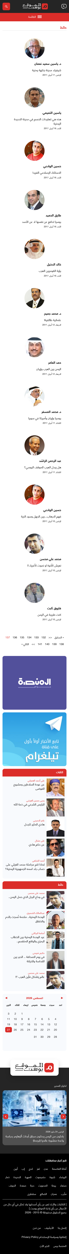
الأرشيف (49, 1227)
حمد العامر (54, 363)
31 (35, 1036)
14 (42, 1024)
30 (42, 1036)
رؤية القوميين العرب (50, 270)
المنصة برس (59, 1245)
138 (61, 644)
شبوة (52, 1176)
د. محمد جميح (52, 314)
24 (28, 1029)
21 (48, 1029)
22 (42, 1029)
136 (15, 637)
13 (48, 1024)
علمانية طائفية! (52, 320)
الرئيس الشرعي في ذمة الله (29, 804)
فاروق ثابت (54, 608)
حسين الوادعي (52, 166)
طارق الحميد (53, 216)
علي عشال (40, 840)
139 (54, 644)
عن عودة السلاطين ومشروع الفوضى (29, 786)
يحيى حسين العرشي (35, 800)
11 (8, 1018)
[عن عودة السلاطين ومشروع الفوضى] (55, 787)
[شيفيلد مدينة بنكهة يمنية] (34, 57)
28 (55, 1036)
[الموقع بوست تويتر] (61, 1219)
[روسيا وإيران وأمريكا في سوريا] (34, 405)
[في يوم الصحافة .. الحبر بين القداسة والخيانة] (55, 960)
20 (55, 1029)
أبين (16, 1168)
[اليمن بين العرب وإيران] (34, 356)
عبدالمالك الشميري (36, 913)
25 (21, 1029)
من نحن (37, 1227)
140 (47, 644)
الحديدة (17, 1176)
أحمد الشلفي (38, 860)
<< (50, 637)
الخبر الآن (44, 1245)
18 (15, 1024)
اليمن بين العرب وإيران (48, 369)
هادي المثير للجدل (34, 824)
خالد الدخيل (54, 265)
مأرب (63, 1193)
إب (23, 1168)
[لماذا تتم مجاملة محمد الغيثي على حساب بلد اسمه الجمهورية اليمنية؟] (55, 868)
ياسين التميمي (52, 113)
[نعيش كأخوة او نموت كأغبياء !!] (34, 552)
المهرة (28, 1176)
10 (15, 1018)
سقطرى (31, 1193)
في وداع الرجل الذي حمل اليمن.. (27, 897)
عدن (46, 1168)
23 (35, 1029)
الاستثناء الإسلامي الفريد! (46, 172)
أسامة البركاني (38, 933)
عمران (54, 1193)
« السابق (59, 637)
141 (40, 644)
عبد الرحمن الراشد (50, 461)
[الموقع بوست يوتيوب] (58, 1219)
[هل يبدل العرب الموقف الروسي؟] (34, 454)
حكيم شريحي (39, 952)
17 (21, 1024)
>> (33, 644)
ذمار (7, 1176)
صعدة (23, 1185)
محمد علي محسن (50, 559)
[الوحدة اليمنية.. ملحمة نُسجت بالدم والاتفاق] (55, 920)
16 (28, 1024)
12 (55, 1024)
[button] (63, 1116)
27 (8, 1029)
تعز (38, 1168)
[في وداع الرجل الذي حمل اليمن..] (55, 900)
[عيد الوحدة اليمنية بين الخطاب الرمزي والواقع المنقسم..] (55, 940)
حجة (32, 1185)
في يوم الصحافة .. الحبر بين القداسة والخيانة (29, 958)
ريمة (54, 1185)
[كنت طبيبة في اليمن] (34, 601)
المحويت (43, 1185)
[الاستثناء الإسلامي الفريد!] (34, 159)
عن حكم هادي (37, 844)
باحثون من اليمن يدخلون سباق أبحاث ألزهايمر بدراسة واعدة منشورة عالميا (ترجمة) (35, 1138)
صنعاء (63, 1185)
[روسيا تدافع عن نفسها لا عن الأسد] (34, 208)
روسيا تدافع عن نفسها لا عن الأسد (41, 221)
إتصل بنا (62, 1227)
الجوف (12, 1185)
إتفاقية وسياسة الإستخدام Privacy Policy (44, 1236)
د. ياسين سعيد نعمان (47, 64)
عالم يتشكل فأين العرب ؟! (30, 976)
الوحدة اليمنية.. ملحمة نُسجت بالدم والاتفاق (25, 919)
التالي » (25, 644)
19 (8, 1024)
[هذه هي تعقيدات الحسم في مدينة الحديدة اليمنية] (34, 106)
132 (43, 637)
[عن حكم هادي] (55, 848)
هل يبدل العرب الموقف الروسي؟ (42, 467)
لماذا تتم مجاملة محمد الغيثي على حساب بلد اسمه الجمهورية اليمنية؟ (25, 866)
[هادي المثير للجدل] (55, 827)
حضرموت (41, 1176)
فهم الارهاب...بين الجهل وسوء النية (41, 516)
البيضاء (62, 1176)
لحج (31, 1168)
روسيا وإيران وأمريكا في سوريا (44, 418)
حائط (63, 28)
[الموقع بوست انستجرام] (54, 1219)
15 (35, 1024)
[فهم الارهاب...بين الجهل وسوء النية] (34, 503)
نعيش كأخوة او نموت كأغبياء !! (44, 565)
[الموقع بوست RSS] (51, 1219)
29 (48, 1036)
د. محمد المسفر (51, 412)
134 (29, 637)
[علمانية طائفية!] (34, 307)
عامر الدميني (39, 820)
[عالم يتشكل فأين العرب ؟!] (55, 980)
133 (36, 637)
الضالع (43, 1193)
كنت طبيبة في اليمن (49, 614)
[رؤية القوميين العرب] (34, 257)
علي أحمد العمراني (36, 780)
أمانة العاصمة (59, 1168)
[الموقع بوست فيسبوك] (64, 1219)
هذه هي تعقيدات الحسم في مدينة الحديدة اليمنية (37, 121)
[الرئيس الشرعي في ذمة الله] (55, 807)
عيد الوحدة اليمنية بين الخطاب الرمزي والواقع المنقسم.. (28, 939)
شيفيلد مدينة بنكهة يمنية (46, 70)
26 (15, 1029)
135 (22, 637)
